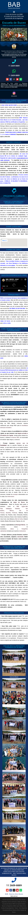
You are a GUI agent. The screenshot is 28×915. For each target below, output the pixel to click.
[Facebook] (10, 79)
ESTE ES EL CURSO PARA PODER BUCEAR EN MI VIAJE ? (14, 101)
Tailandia (17, 508)
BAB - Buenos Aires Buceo (14, 894)
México (12, 510)
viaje (26, 488)
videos (12, 529)
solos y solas (7, 323)
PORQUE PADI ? (14, 295)
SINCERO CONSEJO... (14, 142)
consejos (15, 494)
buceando (20, 536)
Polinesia (14, 512)
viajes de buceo (5, 321)
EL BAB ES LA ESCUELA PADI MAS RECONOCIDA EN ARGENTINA (14, 403)
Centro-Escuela (16, 120)
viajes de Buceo (19, 502)
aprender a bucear (21, 107)
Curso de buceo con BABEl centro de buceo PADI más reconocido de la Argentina (14, 16)
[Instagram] (14, 79)
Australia (8, 512)
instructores (22, 531)
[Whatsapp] (20, 79)
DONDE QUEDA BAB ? (14, 226)
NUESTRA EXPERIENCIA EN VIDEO (14, 275)
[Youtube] (17, 79)
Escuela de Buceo (14, 22)
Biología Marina (20, 524)
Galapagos (9, 508)
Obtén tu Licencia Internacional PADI (14, 25)
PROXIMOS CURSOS (14, 196)
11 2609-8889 (14, 66)
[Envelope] (7, 79)
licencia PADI (15, 437)
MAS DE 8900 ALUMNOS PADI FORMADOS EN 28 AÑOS (14, 646)
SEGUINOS (14, 96)
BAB (18, 506)
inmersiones (10, 496)
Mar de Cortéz (19, 519)
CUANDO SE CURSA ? (14, 249)
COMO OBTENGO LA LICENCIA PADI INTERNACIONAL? (14, 329)
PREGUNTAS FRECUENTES (14, 613)
